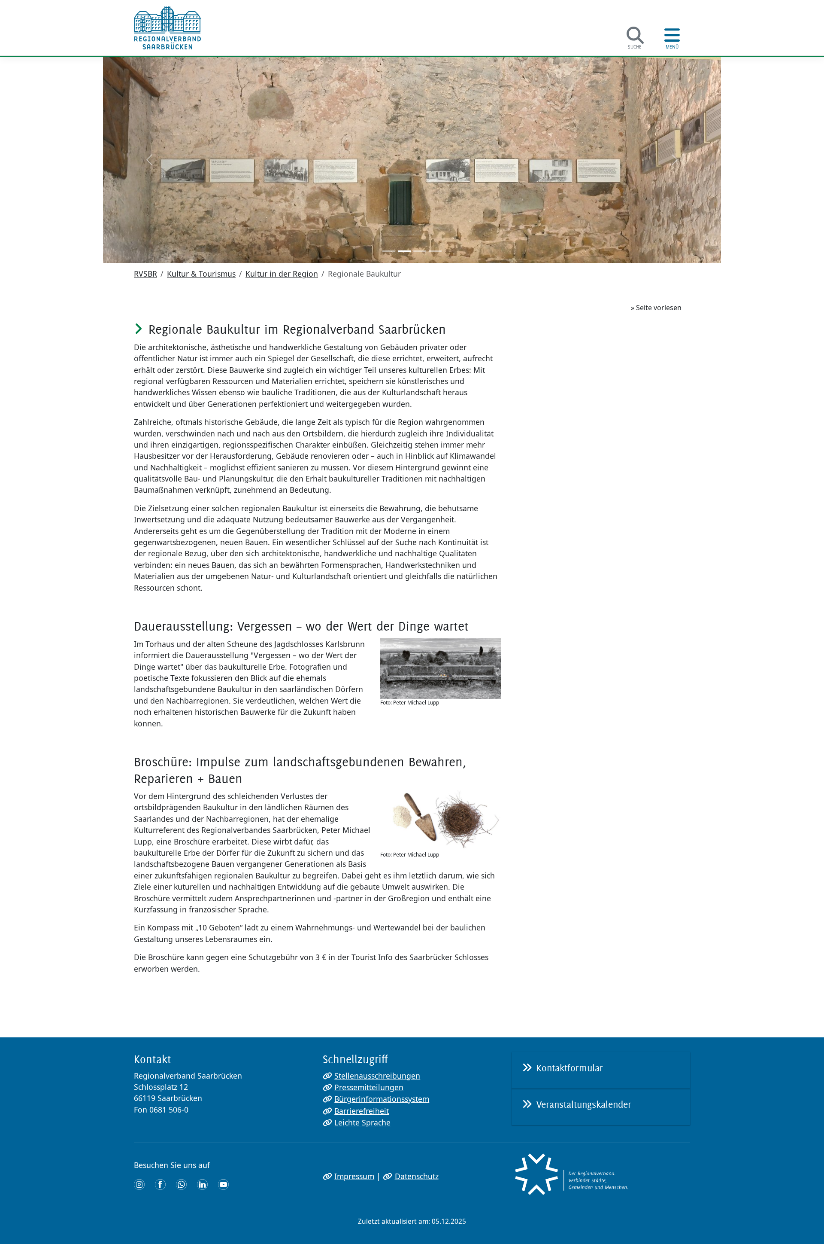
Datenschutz (416, 1176)
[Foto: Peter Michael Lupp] (440, 668)
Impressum (354, 1176)
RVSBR (145, 273)
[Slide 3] (419, 251)
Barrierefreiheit (361, 1111)
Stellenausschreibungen (377, 1075)
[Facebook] (160, 1184)
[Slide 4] (435, 251)
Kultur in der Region (281, 273)
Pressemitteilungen (368, 1087)
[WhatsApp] (181, 1184)
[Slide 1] (388, 251)
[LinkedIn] (202, 1184)
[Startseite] (167, 27)
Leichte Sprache (362, 1122)
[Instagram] (139, 1184)
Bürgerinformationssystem (381, 1099)
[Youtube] (223, 1184)
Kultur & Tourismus (201, 273)
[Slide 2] (404, 251)
